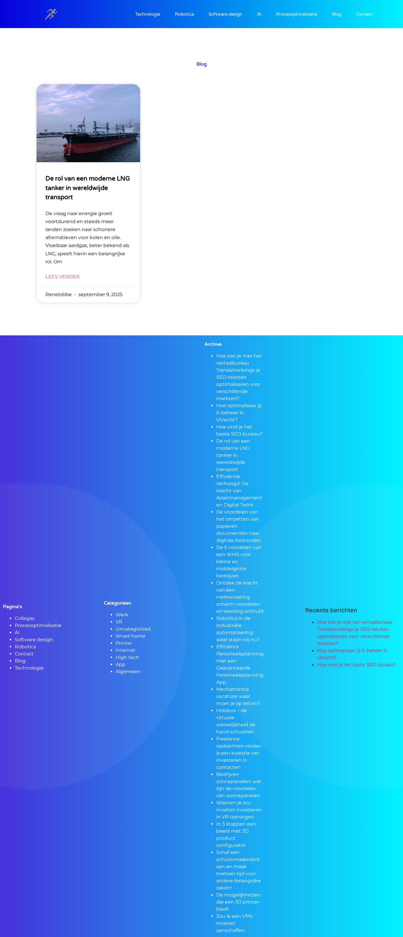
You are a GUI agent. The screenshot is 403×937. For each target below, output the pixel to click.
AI (259, 14)
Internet (125, 650)
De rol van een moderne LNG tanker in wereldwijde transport (87, 188)
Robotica (184, 14)
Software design (225, 14)
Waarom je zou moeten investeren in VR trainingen (239, 810)
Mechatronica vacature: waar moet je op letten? (238, 696)
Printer (124, 643)
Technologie (147, 14)
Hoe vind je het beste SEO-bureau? (356, 665)
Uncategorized (133, 629)
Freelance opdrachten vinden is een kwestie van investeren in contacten (239, 753)
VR (119, 622)
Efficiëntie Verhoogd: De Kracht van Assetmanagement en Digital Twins (239, 491)
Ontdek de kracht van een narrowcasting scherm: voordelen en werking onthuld (239, 597)
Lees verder (62, 277)
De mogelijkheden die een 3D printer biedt (238, 902)
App (120, 664)
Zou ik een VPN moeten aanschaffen (234, 923)
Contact (364, 14)
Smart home (130, 636)
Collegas (25, 618)
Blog (336, 14)
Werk (122, 615)
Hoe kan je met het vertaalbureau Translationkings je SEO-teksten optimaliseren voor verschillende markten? (239, 377)
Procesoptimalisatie (296, 14)
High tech (127, 657)
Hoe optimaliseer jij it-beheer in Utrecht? (238, 413)
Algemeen (128, 671)
